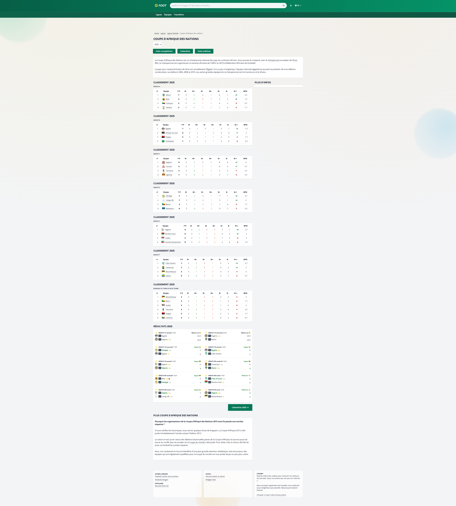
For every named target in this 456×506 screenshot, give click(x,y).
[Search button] (284, 5)
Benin (168, 204)
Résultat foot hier (162, 486)
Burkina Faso (170, 234)
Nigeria (169, 162)
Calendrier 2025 (239, 407)
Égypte (168, 128)
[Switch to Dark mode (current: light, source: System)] (291, 5)
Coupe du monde (197, 442)
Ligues (159, 14)
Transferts (179, 14)
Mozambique (171, 272)
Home (156, 33)
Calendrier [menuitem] (185, 51)
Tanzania (169, 170)
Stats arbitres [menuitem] (204, 51)
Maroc (168, 95)
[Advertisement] (228, 26)
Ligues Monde (172, 33)
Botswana (170, 208)
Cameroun (170, 267)
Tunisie (169, 166)
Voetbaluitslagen (161, 480)
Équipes (168, 14)
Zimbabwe (170, 141)
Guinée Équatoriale (173, 242)
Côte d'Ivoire (171, 263)
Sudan (167, 238)
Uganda (169, 175)
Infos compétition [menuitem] (164, 51)
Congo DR (170, 200)
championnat (274, 60)
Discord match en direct (215, 476)
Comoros (169, 103)
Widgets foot (211, 480)
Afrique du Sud (172, 133)
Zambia (169, 107)
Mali (167, 99)
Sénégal (169, 196)
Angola (168, 137)
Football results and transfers (166, 476)
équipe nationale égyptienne (249, 69)
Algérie (168, 229)
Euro (295, 60)
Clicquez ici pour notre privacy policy (271, 495)
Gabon (168, 276)
